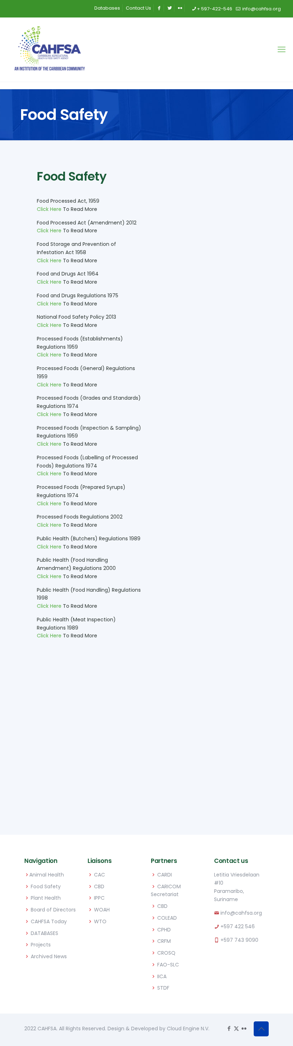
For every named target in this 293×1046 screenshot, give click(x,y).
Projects (41, 944)
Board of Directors (53, 909)
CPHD (164, 929)
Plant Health (46, 897)
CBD (99, 886)
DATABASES (44, 933)
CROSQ (166, 952)
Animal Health (46, 874)
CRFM (164, 941)
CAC (99, 874)
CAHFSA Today (49, 921)
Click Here (49, 209)
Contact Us (138, 8)
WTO (100, 921)
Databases (107, 8)
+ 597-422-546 (214, 8)
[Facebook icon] (229, 1028)
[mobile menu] (281, 50)
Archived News (49, 956)
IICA (162, 976)
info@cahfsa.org (261, 8)
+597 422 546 (237, 926)
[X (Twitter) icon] (236, 1028)
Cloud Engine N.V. (188, 1028)
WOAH (102, 909)
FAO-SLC (168, 964)
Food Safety (46, 886)
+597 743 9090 (239, 940)
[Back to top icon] (261, 1028)
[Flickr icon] (244, 1028)
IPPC (99, 897)
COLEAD (167, 917)
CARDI (164, 874)
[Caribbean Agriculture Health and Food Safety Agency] (49, 49)
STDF (163, 987)
